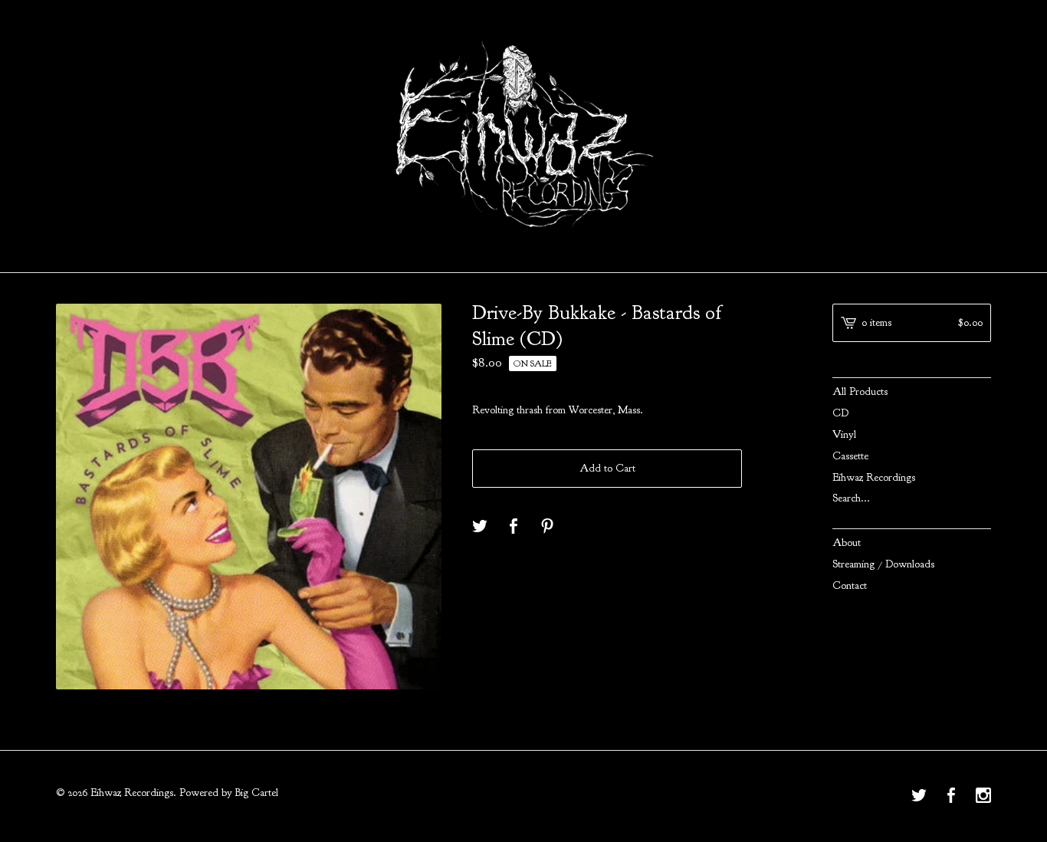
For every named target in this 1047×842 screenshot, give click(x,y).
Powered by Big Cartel (228, 792)
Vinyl (844, 434)
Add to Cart (607, 468)
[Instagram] (983, 797)
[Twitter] (919, 797)
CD (840, 412)
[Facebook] (951, 797)
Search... (851, 498)
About (846, 542)
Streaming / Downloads (883, 564)
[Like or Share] (513, 527)
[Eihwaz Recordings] (523, 134)
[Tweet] (479, 527)
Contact (849, 585)
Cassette (850, 455)
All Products (860, 391)
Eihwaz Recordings (873, 477)
